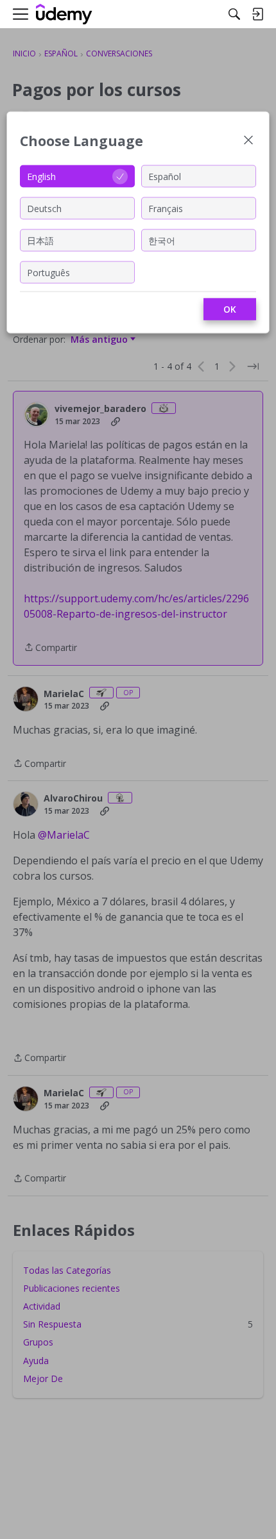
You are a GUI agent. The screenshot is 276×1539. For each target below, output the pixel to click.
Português (48, 272)
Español (164, 176)
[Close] (248, 141)
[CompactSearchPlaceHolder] (234, 14)
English (41, 176)
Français (165, 208)
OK (229, 309)
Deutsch (44, 208)
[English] (64, 14)
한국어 (161, 240)
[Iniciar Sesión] (257, 14)
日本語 (40, 240)
